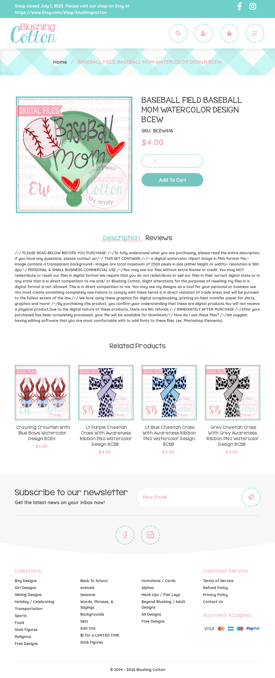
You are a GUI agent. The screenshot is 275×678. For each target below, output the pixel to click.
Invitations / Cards (159, 580)
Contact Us (213, 601)
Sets (84, 621)
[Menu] (254, 33)
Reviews (159, 238)
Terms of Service (218, 580)
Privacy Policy (215, 594)
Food (19, 622)
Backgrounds (92, 614)
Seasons (87, 594)
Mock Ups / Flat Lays (161, 594)
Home (60, 62)
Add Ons (88, 628)
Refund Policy (215, 587)
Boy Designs (26, 580)
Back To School (94, 580)
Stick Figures (26, 629)
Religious (23, 636)
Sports (21, 615)
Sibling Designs (28, 594)
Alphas (148, 587)
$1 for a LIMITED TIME (99, 635)
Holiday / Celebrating (34, 601)
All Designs (151, 614)
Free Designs (26, 643)
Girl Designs (25, 587)
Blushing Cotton (150, 669)
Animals (87, 587)
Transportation (28, 608)
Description (121, 238)
